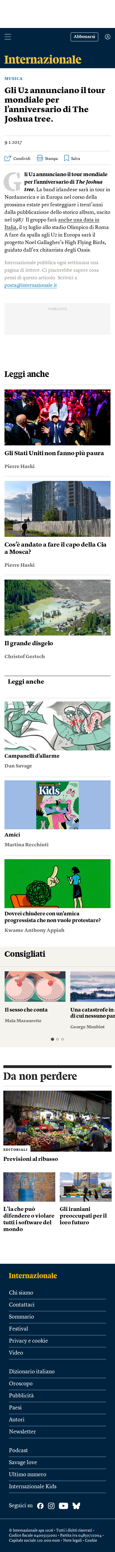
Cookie (91, 1540)
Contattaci (22, 1305)
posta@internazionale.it (30, 285)
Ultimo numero (27, 1475)
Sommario (21, 1317)
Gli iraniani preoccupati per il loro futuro (83, 1216)
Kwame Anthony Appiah (34, 930)
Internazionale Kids (32, 1487)
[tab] (52, 1039)
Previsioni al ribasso (30, 1159)
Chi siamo (21, 1293)
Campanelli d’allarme (31, 756)
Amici (12, 835)
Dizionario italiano (32, 1372)
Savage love (23, 1463)
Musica (13, 79)
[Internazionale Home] (35, 1275)
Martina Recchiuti (26, 844)
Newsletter (22, 1432)
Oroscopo (21, 1384)
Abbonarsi (84, 37)
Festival (18, 1329)
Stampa (51, 159)
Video (16, 1353)
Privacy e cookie (28, 1341)
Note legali (72, 1540)
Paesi (15, 1408)
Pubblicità (21, 1396)
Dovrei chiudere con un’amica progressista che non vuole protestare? (52, 917)
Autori (17, 1420)
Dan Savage (18, 766)
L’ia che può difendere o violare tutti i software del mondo (28, 1219)
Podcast (18, 1451)
